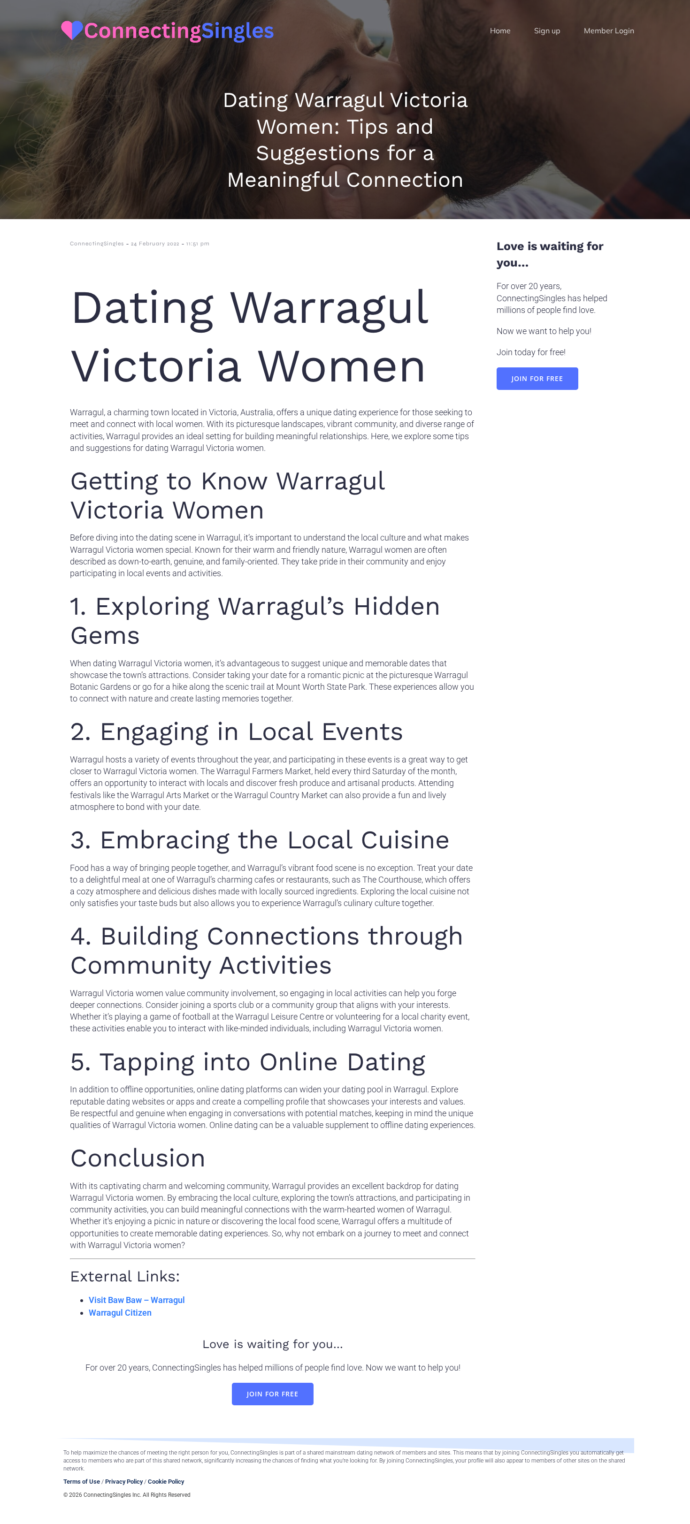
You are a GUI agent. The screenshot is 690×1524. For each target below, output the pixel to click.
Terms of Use (81, 1481)
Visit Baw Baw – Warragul (137, 1300)
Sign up (547, 30)
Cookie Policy (166, 1481)
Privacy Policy (124, 1481)
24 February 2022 (155, 243)
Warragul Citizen (120, 1313)
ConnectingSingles (97, 243)
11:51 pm (198, 243)
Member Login (609, 30)
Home (500, 30)
